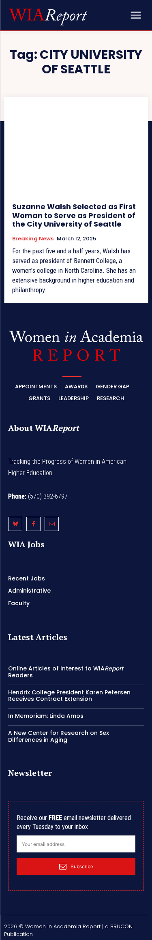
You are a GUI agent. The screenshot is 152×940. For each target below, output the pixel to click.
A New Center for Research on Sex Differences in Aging (58, 736)
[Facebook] (33, 524)
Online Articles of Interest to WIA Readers (65, 671)
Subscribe (82, 866)
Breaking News (33, 239)
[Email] (52, 524)
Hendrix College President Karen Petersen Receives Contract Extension (69, 695)
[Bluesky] (15, 524)
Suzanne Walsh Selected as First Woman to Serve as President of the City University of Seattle (74, 215)
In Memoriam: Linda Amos (45, 716)
